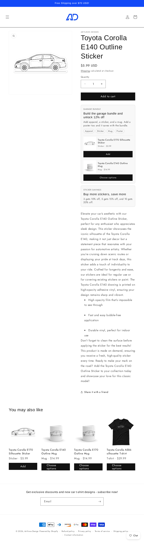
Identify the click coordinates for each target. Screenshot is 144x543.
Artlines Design (31, 531)
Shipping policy (120, 531)
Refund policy (68, 531)
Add (108, 154)
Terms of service (102, 531)
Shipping (85, 70)
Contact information (73, 534)
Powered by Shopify (49, 531)
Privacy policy (84, 531)
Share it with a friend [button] (96, 392)
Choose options (108, 177)
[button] (7, 17)
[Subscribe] (99, 501)
